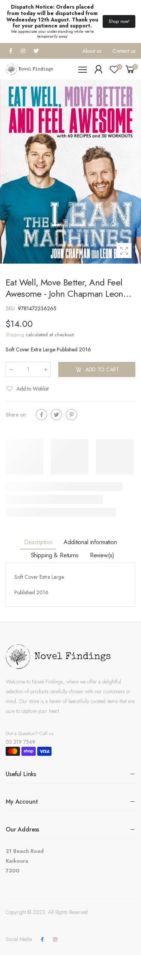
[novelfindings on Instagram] (55, 939)
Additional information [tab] (90, 542)
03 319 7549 (20, 742)
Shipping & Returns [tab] (55, 555)
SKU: (12, 308)
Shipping (15, 334)
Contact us (123, 51)
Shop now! (119, 21)
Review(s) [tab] (102, 555)
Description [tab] (38, 542)
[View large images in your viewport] (124, 250)
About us (91, 51)
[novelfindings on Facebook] (42, 939)
